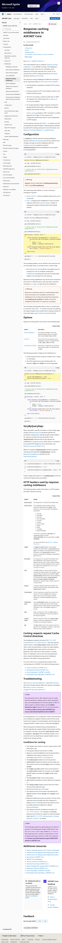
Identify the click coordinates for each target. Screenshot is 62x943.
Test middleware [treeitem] (10, 75)
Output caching (31, 113)
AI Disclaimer (4, 939)
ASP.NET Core (37, 24)
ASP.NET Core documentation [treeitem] (11, 32)
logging (42, 723)
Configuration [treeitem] (8, 105)
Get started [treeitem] (6, 38)
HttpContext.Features (30, 456)
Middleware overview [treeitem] (11, 67)
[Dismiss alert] (58, 3)
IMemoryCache (54, 683)
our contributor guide (32, 896)
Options (27, 50)
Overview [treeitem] (5, 35)
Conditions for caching (34, 299)
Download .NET (55, 18)
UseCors (27, 183)
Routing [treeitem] (7, 122)
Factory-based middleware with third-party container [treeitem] (13, 98)
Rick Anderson (39, 61)
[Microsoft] (3, 14)
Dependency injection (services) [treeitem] (10, 57)
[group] (42, 165)
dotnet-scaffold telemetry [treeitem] (11, 136)
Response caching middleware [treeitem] (11, 79)
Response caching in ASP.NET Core (33, 446)
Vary (28, 201)
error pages (33, 284)
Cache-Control (31, 196)
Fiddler (44, 123)
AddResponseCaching (35, 141)
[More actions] (59, 24)
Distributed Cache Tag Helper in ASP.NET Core (40, 674)
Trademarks (13, 942)
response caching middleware (35, 683)
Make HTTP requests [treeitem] (10, 127)
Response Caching (37, 76)
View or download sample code (36, 850)
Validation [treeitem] (7, 133)
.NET (30, 24)
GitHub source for (42, 852)
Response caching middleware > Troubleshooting (38, 130)
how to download (53, 850)
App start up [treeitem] (8, 53)
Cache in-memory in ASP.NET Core (37, 668)
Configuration (28, 48)
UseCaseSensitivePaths (30, 345)
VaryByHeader (31, 274)
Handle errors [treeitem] (8, 124)
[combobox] (11, 26)
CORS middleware (38, 185)
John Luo (28, 61)
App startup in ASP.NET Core (35, 857)
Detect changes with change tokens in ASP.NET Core (42, 866)
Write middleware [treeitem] (11, 83)
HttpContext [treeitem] (8, 119)
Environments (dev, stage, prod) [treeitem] (11, 112)
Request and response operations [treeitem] (12, 87)
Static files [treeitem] (7, 130)
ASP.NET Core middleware (45, 757)
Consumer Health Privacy (49, 939)
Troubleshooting (43, 313)
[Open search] (54, 14)
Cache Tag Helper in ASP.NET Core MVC (38, 672)
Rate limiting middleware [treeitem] (13, 69)
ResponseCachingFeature (31, 454)
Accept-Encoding (44, 203)
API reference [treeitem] (7, 192)
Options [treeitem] (7, 108)
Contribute (30, 939)
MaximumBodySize (29, 332)
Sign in (58, 14)
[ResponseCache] (35, 269)
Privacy (37, 939)
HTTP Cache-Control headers (49, 82)
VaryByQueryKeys (29, 52)
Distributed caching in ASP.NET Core (38, 670)
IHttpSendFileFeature (35, 789)
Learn (25, 24)
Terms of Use (4, 942)
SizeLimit (26, 339)
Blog (23, 939)
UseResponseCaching (30, 145)
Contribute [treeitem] (6, 195)
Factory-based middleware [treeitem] (13, 94)
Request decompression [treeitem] (12, 91)
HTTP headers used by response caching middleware (39, 54)
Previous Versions (15, 939)
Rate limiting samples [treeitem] (12, 72)
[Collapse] (20, 22)
